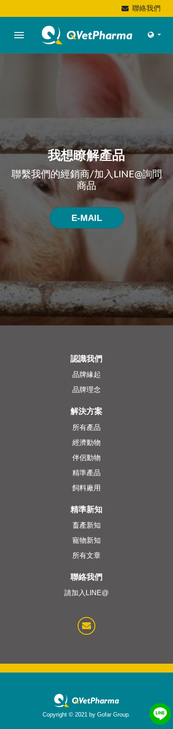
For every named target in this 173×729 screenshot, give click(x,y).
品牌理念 (86, 389)
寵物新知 (86, 540)
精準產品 (86, 473)
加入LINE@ (118, 174)
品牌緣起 (86, 374)
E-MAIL (86, 218)
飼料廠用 (86, 488)
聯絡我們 (146, 8)
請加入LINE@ (86, 593)
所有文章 (86, 555)
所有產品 (86, 427)
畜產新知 (86, 525)
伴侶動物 (86, 457)
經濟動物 (86, 442)
